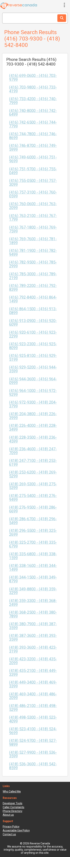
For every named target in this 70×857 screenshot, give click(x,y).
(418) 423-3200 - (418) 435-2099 (33, 661)
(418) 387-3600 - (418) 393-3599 (33, 637)
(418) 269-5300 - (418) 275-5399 (33, 486)
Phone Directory (12, 811)
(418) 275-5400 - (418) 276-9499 (33, 498)
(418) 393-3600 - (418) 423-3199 (33, 649)
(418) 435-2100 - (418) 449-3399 (33, 672)
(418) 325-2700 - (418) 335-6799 (33, 544)
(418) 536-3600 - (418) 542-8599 (33, 766)
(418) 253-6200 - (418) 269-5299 (33, 474)
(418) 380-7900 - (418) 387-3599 (33, 626)
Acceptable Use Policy (16, 830)
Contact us (9, 834)
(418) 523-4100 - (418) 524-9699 (33, 731)
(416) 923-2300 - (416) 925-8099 (33, 346)
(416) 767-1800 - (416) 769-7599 (33, 229)
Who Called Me (12, 791)
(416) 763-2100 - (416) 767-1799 (33, 218)
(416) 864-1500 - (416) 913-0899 (33, 311)
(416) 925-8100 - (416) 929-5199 (33, 357)
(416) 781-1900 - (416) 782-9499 (33, 252)
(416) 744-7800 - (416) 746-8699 (33, 136)
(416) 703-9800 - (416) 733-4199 (33, 89)
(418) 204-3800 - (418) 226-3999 (33, 416)
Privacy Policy (11, 826)
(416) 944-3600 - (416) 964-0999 (33, 381)
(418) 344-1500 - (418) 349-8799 (33, 579)
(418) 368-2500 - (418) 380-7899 (33, 614)
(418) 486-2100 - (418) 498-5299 (33, 708)
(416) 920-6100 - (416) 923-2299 (33, 334)
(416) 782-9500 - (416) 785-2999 (33, 264)
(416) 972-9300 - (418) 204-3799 (33, 404)
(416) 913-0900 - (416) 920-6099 (33, 323)
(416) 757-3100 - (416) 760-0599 (33, 194)
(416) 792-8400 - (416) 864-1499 (33, 299)
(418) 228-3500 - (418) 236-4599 (33, 439)
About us (8, 814)
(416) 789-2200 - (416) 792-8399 (33, 287)
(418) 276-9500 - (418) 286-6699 (33, 509)
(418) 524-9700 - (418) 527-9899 (33, 742)
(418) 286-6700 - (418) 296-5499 (33, 521)
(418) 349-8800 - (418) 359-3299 (33, 591)
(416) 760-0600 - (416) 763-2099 (33, 206)
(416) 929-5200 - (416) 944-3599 (33, 369)
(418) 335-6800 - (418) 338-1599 (33, 556)
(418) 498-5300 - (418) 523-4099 (33, 719)
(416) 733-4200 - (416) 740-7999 (33, 101)
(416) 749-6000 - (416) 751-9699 (33, 159)
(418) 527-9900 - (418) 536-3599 (33, 754)
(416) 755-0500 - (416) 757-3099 (33, 182)
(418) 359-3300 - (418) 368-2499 (33, 603)
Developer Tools (12, 803)
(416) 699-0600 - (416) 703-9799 (33, 77)
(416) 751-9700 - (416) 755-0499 (33, 171)
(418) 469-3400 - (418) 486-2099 (33, 696)
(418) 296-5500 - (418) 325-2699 (33, 532)
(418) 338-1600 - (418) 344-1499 (33, 567)
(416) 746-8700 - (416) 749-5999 (33, 147)
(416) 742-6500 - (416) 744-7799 (33, 124)
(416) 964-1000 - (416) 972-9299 (33, 392)
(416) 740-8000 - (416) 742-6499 (33, 113)
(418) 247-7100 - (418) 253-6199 (33, 462)
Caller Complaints (13, 807)
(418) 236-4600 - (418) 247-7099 (33, 451)
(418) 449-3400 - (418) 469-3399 (33, 684)
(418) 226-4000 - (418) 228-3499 (33, 427)
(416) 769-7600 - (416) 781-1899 (33, 241)
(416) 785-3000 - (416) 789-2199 (33, 276)
